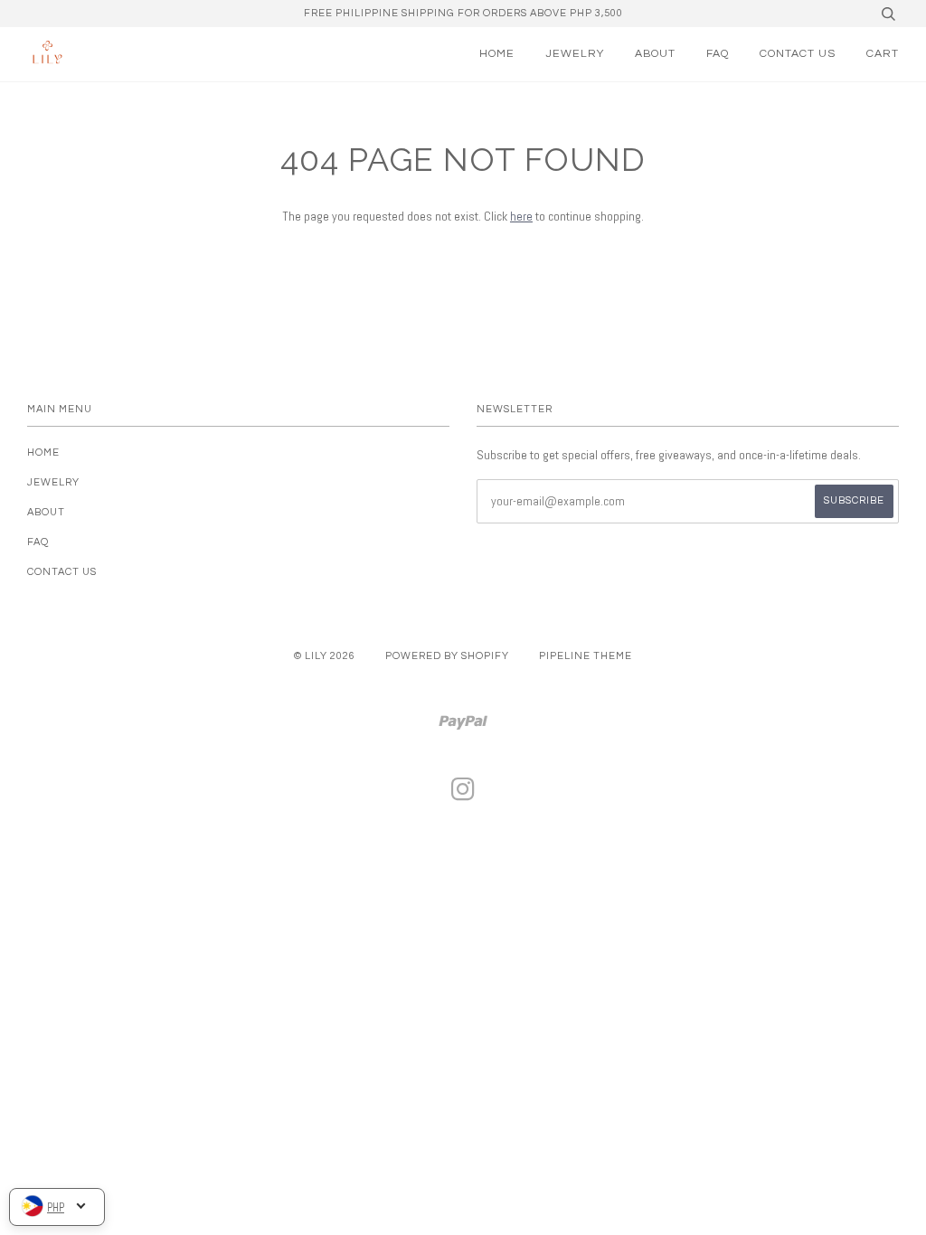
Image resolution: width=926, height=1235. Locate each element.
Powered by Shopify (447, 656)
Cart (882, 54)
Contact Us (798, 54)
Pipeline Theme (585, 656)
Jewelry (574, 54)
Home (497, 54)
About (655, 54)
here (521, 216)
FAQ (717, 54)
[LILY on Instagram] (463, 795)
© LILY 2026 (324, 656)
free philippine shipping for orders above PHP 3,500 (463, 13)
